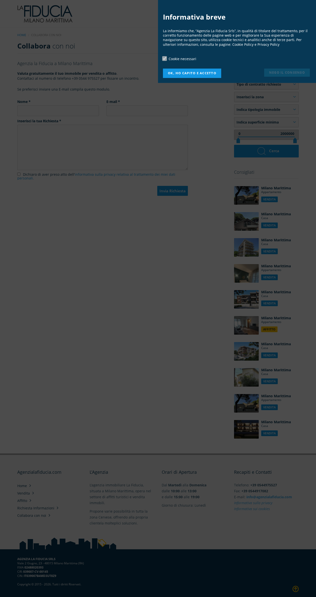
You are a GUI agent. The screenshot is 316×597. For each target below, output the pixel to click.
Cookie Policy (243, 44)
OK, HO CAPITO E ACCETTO (192, 73)
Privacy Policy (268, 44)
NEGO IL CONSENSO (287, 72)
